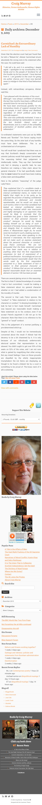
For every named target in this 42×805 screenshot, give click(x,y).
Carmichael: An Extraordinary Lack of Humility (18, 45)
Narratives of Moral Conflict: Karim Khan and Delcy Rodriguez (21, 757)
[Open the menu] (38, 15)
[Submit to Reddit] (16, 382)
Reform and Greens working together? (20, 647)
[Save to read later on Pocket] (22, 382)
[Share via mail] (34, 382)
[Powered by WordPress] (30, 799)
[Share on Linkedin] (28, 382)
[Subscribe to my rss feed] (2, 16)
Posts (10, 24)
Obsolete (8, 703)
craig (25, 50)
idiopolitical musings (29, 676)
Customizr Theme (25, 802)
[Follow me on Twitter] (7, 16)
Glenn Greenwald (10, 695)
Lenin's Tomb (9, 700)
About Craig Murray (13, 580)
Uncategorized (18, 50)
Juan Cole (8, 697)
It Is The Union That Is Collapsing (18, 563)
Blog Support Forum (10, 640)
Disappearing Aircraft (10, 628)
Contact (8, 574)
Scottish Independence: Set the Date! (20, 566)
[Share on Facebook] (10, 382)
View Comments (32, 50)
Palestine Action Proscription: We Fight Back (21, 768)
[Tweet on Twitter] (4, 382)
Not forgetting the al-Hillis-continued (16, 624)
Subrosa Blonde (10, 706)
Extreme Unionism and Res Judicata (21, 763)
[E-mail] (5, 16)
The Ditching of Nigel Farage (16, 569)
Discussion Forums (9, 636)
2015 (16, 24)
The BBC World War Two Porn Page (16, 620)
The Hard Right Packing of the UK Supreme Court (21, 752)
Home (3, 24)
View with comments (9, 388)
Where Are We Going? (13, 571)
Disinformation (11, 661)
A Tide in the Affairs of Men (16, 549)
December (24, 24)
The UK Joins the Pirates (15, 577)
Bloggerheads (9, 692)
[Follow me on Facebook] (10, 16)
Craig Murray (21, 3)
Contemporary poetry (21, 671)
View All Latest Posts (12, 378)
